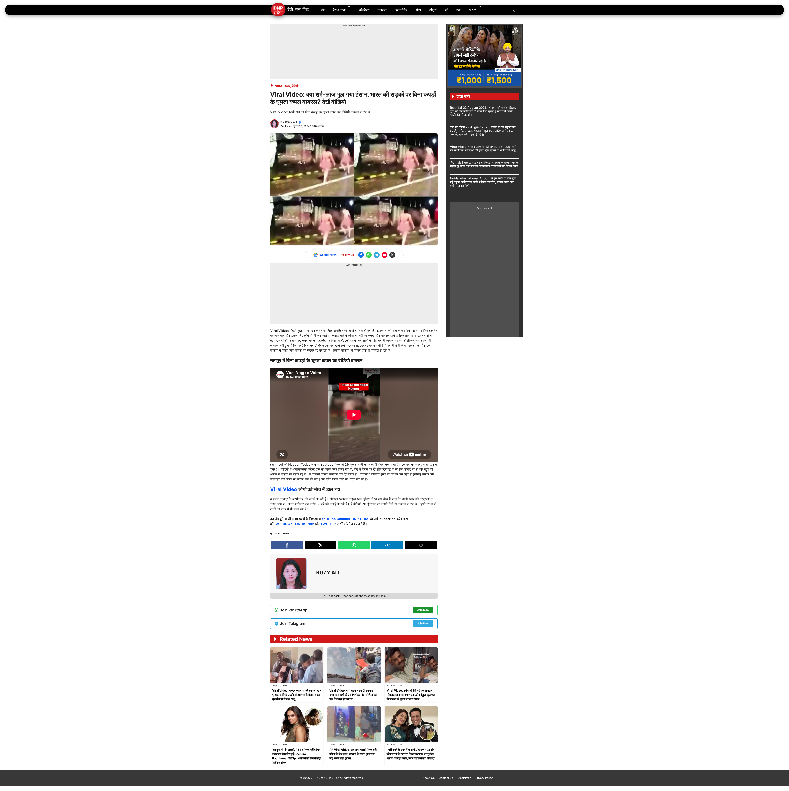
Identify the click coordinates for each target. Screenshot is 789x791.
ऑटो (418, 10)
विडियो (295, 86)
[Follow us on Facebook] (361, 255)
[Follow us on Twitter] (392, 255)
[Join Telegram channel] (377, 255)
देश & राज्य (339, 10)
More (472, 10)
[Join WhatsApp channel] (369, 255)
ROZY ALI (291, 122)
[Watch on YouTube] (384, 255)
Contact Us (446, 777)
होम (323, 10)
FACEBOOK (283, 524)
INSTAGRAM (304, 524)
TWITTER (328, 524)
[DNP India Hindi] (290, 10)
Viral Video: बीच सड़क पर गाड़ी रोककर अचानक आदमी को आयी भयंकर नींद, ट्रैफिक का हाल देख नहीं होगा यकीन (353, 695)
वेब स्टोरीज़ (401, 10)
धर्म (446, 10)
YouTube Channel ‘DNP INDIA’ (345, 519)
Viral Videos (282, 533)
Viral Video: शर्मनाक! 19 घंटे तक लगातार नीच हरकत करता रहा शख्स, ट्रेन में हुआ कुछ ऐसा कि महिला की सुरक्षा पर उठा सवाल (411, 695)
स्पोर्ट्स (432, 10)
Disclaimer (464, 777)
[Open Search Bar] (513, 10)
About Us (429, 777)
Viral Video (284, 489)
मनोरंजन (382, 10)
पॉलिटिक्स (364, 10)
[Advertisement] (345, 36)
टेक (458, 10)
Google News (328, 254)
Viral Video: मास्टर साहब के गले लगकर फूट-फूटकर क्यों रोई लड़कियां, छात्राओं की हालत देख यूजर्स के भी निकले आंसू (296, 695)
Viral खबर (282, 86)
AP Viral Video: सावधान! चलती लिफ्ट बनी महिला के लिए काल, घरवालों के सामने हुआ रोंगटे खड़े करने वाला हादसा (353, 754)
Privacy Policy (484, 777)
